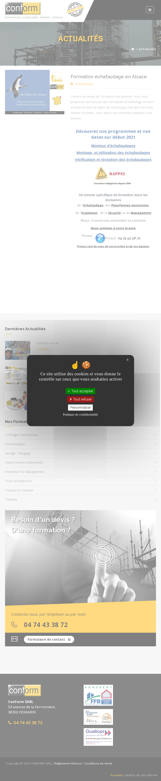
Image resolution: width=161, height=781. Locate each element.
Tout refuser (82, 399)
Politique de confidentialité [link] (80, 414)
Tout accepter (81, 391)
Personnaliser (80, 407)
